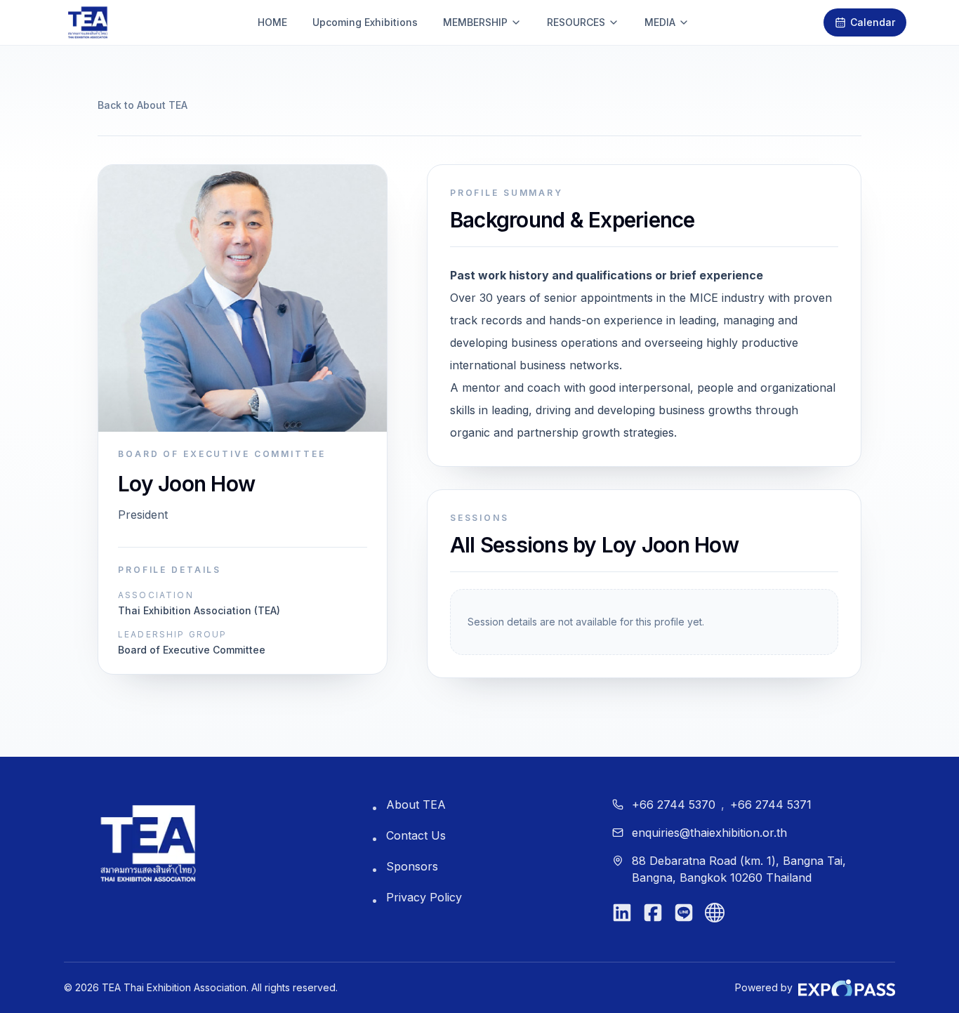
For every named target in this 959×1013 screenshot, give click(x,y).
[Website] (715, 912)
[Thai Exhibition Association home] (148, 843)
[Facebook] (653, 912)
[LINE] (684, 912)
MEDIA (659, 22)
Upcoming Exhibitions (365, 22)
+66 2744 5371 (771, 804)
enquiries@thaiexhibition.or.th (709, 833)
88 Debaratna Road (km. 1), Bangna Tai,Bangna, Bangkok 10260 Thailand (739, 869)
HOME (272, 22)
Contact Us (416, 835)
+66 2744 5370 (673, 804)
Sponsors (412, 866)
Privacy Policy (424, 897)
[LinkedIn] (622, 912)
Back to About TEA (142, 105)
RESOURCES (576, 22)
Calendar (872, 22)
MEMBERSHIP (475, 22)
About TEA (416, 804)
